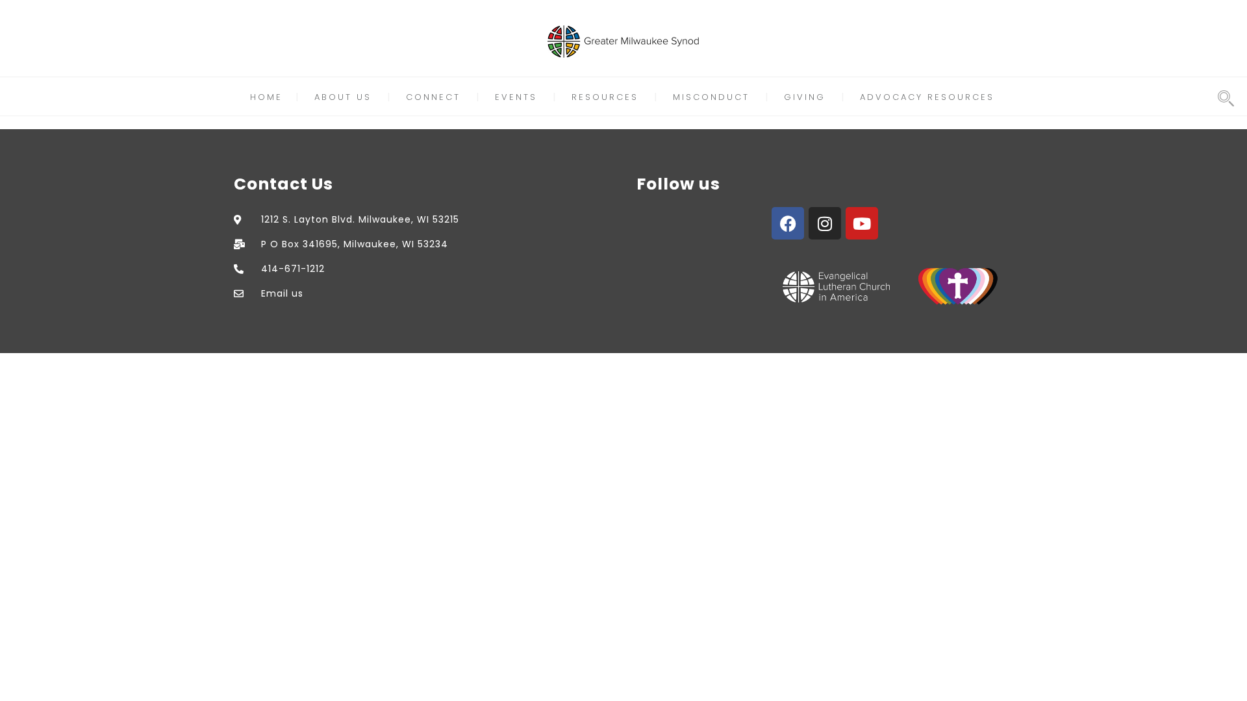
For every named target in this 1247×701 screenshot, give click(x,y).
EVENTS (516, 97)
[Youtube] (862, 223)
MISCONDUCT (711, 97)
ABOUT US (343, 97)
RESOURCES (605, 97)
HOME (266, 97)
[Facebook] (788, 223)
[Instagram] (825, 223)
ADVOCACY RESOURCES (927, 97)
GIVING (804, 97)
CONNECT (433, 97)
